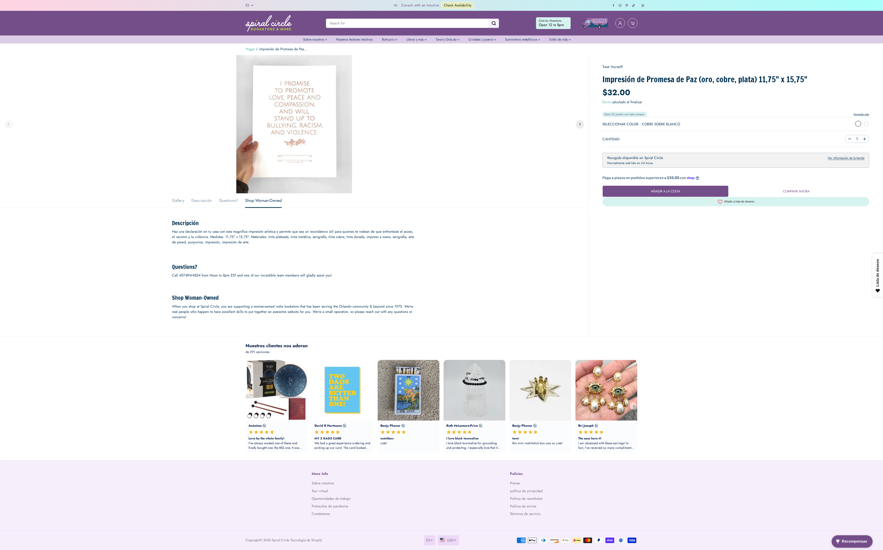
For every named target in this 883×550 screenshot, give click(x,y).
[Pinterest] (627, 5)
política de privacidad (526, 491)
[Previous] (8, 124)
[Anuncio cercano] (643, 5)
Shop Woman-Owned (263, 200)
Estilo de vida (559, 39)
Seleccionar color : (641, 124)
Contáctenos (321, 513)
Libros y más (415, 39)
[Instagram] (620, 5)
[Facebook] (613, 5)
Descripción (201, 200)
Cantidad (610, 139)
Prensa (515, 483)
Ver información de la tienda (846, 158)
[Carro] (632, 23)
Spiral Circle (280, 540)
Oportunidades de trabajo (331, 498)
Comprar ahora (796, 191)
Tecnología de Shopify (306, 540)
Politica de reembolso (526, 498)
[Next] (580, 124)
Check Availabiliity (457, 5)
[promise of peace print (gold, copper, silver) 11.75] (294, 124)
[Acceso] (620, 23)
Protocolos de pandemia (330, 506)
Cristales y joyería (481, 39)
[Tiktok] (633, 5)
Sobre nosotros (314, 39)
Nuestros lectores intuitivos (354, 39)
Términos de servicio (525, 513)
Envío (606, 102)
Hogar (250, 49)
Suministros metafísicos (521, 39)
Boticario (388, 39)
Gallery (178, 200)
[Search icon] (494, 23)
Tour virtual (320, 491)
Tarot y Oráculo (447, 39)
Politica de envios (523, 506)
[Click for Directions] (553, 23)
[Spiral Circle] (269, 23)
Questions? (228, 200)
